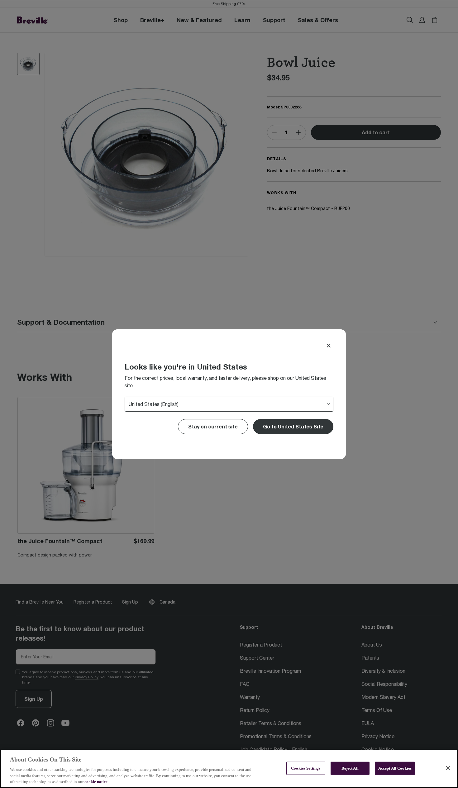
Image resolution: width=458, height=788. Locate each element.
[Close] (328, 345)
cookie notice (95, 781)
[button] (293, 426)
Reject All (350, 768)
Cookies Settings (305, 768)
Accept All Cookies (395, 768)
